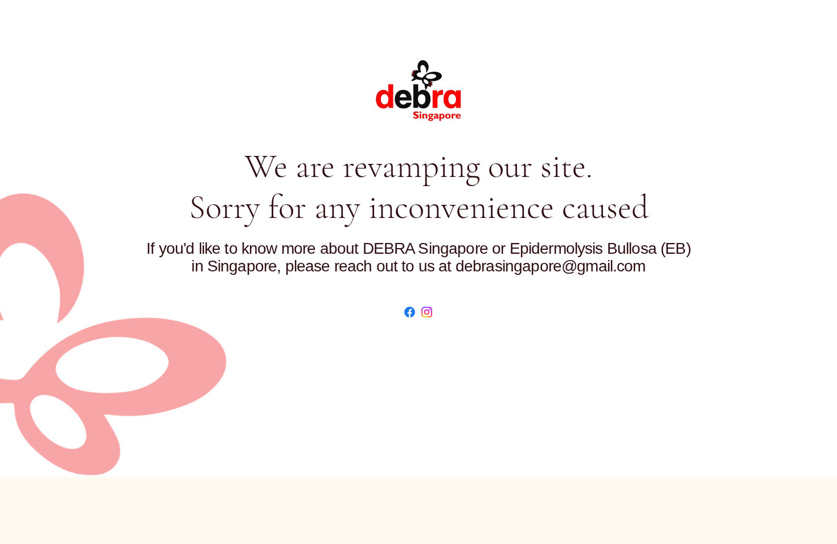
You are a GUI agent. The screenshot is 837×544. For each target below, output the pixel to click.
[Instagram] (427, 312)
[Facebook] (410, 312)
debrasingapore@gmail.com (551, 266)
